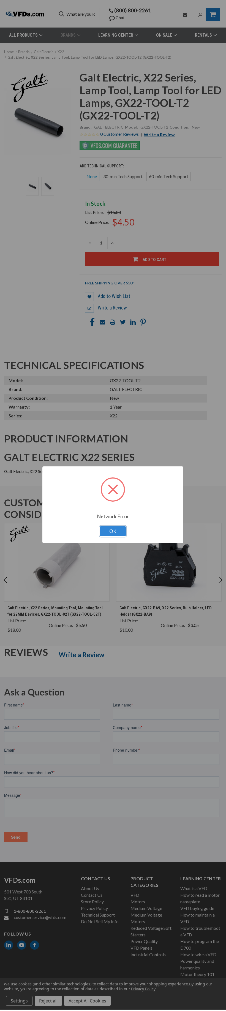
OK (112, 531)
